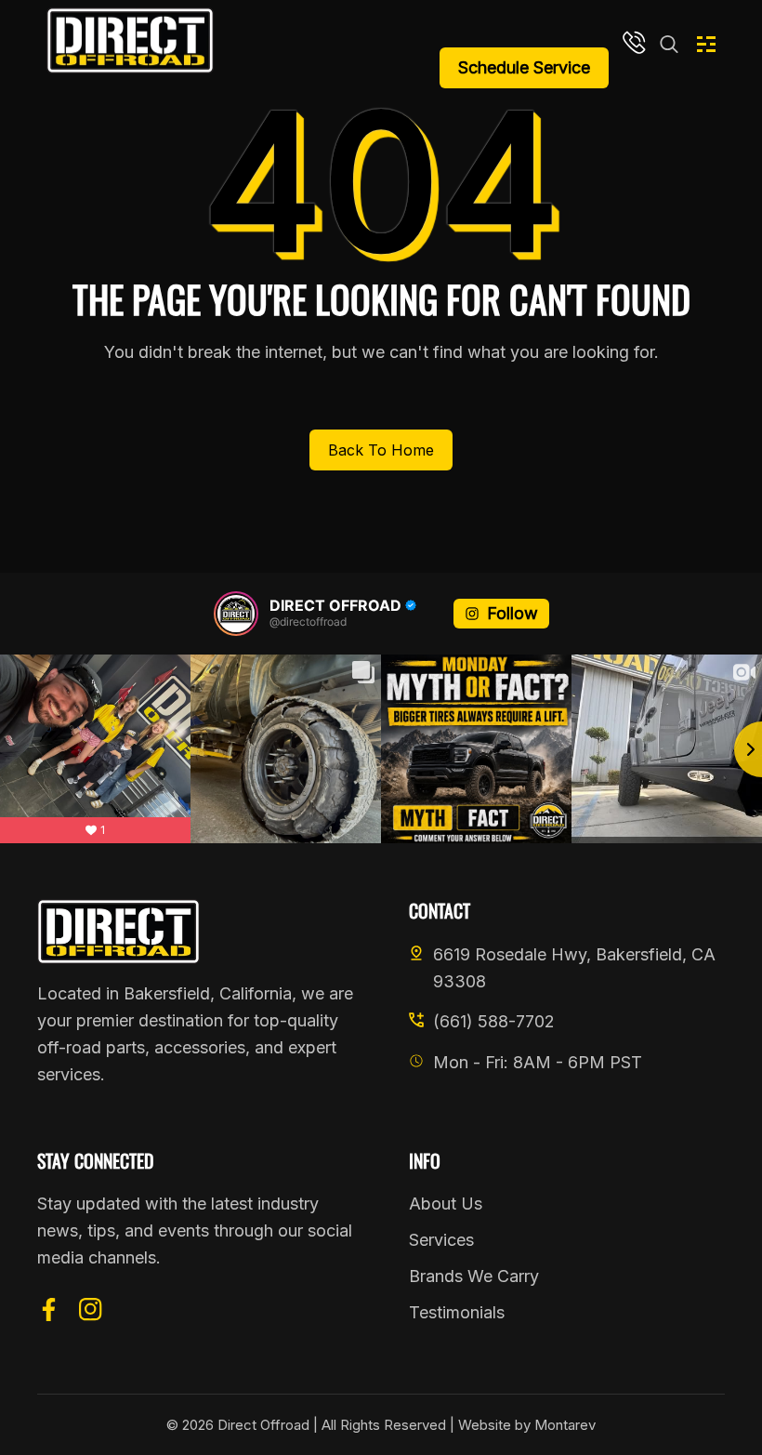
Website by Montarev (527, 1425)
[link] (669, 44)
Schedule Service (524, 67)
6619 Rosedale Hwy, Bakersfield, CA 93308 (574, 968)
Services (441, 1240)
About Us (445, 1203)
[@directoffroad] (236, 613)
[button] (706, 44)
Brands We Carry (474, 1276)
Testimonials (457, 1312)
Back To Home (381, 450)
